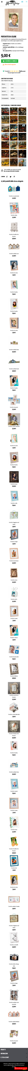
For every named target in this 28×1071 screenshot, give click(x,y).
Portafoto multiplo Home (14, 349)
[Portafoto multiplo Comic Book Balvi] (14, 995)
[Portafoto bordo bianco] (14, 554)
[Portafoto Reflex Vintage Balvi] (14, 957)
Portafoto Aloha (14, 215)
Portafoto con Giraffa (14, 944)
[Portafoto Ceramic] (14, 611)
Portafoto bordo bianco (14, 560)
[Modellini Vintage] (13, 3)
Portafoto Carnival (14, 791)
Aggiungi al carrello (11, 61)
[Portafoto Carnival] (14, 784)
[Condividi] (6, 176)
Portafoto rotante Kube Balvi (14, 714)
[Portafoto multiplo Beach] (14, 362)
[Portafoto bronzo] (14, 477)
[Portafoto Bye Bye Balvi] (14, 650)
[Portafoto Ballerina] (14, 669)
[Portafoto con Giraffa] (14, 938)
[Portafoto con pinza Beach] (14, 189)
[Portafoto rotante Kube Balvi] (14, 707)
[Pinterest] (14, 176)
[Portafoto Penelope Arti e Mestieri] (14, 726)
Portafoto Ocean (14, 829)
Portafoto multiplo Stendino (14, 906)
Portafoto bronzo (14, 484)
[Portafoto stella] (14, 496)
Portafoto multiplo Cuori (14, 253)
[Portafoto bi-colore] (14, 266)
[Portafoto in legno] (14, 534)
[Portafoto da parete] (14, 400)
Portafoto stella (14, 503)
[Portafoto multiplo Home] (14, 342)
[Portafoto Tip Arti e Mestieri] (14, 419)
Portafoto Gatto (14, 599)
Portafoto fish (14, 868)
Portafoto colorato (14, 637)
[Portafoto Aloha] (14, 208)
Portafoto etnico (14, 580)
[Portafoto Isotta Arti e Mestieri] (14, 688)
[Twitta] (10, 176)
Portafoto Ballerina (14, 676)
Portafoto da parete (14, 407)
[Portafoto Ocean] (14, 822)
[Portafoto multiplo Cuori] (14, 246)
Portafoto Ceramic (14, 618)
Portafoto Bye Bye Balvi (14, 656)
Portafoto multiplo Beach (14, 368)
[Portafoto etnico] (14, 573)
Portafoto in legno (14, 541)
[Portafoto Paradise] (14, 285)
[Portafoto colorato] (14, 630)
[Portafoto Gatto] (14, 592)
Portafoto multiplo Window (14, 1021)
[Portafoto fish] (14, 861)
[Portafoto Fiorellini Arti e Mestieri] (14, 227)
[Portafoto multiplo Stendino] (14, 899)
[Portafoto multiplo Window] (14, 1014)
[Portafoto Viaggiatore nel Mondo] (14, 515)
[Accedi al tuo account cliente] (22, 2)
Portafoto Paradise (14, 292)
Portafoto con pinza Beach (14, 196)
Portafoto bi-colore (14, 272)
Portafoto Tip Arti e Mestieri (14, 426)
